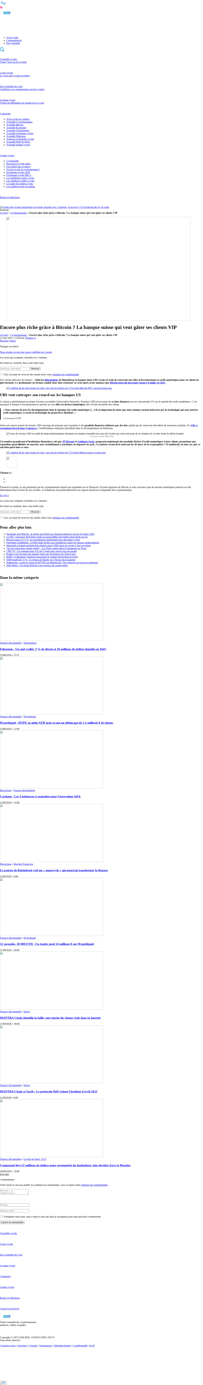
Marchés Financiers (23, 864)
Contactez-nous (8, 1345)
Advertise (22, 1345)
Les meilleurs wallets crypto (20, 181)
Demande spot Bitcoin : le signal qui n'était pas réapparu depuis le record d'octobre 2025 (50, 534)
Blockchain (5, 790)
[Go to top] (3, 1383)
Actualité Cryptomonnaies (19, 122)
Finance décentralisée (10, 643)
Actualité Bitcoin (14, 124)
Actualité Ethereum (16, 136)
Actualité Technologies (17, 130)
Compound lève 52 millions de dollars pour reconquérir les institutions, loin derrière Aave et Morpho (65, 1165)
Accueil (4, 213)
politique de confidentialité (65, 374)
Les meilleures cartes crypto (20, 178)
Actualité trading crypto (18, 144)
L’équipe (33, 1345)
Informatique (30, 643)
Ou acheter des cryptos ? (18, 166)
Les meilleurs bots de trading (20, 186)
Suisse (12, 340)
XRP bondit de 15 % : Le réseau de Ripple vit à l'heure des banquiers (40, 559)
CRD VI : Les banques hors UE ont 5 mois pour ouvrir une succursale (41, 551)
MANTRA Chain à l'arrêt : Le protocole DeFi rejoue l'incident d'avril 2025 (48, 1091)
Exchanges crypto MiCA (18, 175)
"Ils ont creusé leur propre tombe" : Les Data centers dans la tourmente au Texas (46, 548)
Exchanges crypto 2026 (18, 172)
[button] (101, 4)
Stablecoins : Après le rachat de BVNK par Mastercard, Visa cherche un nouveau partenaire (52, 562)
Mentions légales (62, 1345)
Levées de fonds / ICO (35, 1159)
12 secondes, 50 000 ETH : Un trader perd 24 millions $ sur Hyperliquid (47, 944)
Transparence (45, 1345)
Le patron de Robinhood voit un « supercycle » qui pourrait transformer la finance (54, 870)
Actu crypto (12, 37)
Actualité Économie (16, 127)
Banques (4, 340)
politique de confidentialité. (94, 1185)
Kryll (92, 1345)
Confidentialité (80, 1345)
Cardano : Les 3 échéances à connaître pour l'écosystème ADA (40, 796)
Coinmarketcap (14, 40)
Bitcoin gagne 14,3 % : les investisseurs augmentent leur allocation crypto (43, 539)
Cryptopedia (12, 161)
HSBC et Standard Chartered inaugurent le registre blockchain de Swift (42, 557)
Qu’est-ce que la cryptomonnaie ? (23, 169)
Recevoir (35, 368)
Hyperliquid (30, 716)
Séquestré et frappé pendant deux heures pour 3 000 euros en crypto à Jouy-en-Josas (48, 545)
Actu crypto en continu (17, 119)
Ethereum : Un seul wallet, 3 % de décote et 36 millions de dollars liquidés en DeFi (53, 649)
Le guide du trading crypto (19, 183)
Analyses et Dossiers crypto (20, 139)
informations (51, 380)
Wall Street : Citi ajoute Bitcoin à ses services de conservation (37, 565)
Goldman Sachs (86, 441)
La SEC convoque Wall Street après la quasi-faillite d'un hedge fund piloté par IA (47, 537)
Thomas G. (30, 338)
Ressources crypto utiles (18, 163)
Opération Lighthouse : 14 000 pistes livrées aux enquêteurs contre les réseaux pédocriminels (52, 542)
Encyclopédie (13, 43)
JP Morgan (68, 441)
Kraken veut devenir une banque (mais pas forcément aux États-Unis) (41, 554)
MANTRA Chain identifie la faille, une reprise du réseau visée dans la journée (50, 1017)
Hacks (27, 1011)
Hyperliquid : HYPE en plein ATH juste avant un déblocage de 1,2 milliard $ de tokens (56, 722)
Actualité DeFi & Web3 (18, 142)
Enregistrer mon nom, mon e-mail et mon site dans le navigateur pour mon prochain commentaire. (52, 1216)
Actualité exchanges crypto (19, 133)
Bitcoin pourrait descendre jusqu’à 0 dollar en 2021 (137, 382)
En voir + (5, 495)
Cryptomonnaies (18, 213)
